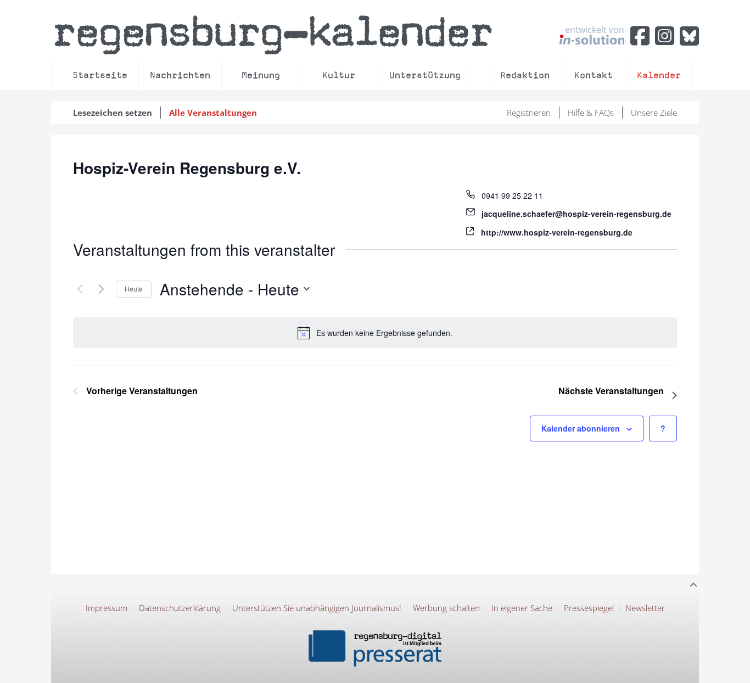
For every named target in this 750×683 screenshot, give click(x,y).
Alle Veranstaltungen (213, 112)
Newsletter (645, 607)
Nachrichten (180, 75)
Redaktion (525, 75)
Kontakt (593, 75)
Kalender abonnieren (580, 428)
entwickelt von (594, 30)
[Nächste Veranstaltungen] (101, 288)
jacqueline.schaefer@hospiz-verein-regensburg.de (576, 213)
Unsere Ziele (654, 112)
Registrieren (529, 112)
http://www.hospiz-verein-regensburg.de (557, 232)
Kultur (338, 75)
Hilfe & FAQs (591, 112)
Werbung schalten (446, 607)
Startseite (99, 75)
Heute (134, 288)
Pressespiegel (589, 607)
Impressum (106, 607)
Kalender (659, 75)
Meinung (261, 75)
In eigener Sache (521, 607)
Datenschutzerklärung (180, 607)
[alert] (375, 332)
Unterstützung (425, 75)
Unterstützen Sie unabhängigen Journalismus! (316, 607)
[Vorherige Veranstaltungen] (79, 288)
